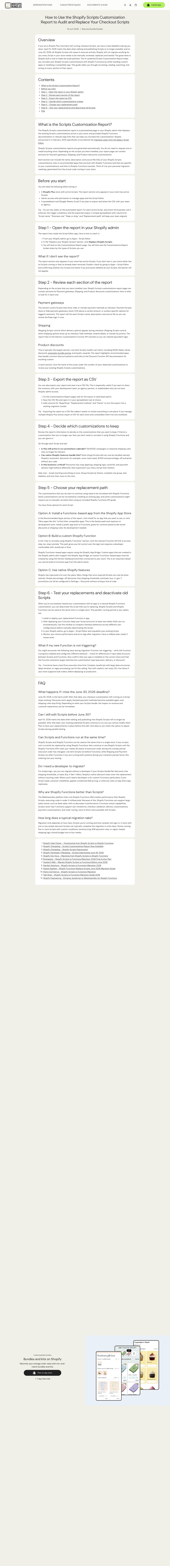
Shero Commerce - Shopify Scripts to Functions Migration (69, 871)
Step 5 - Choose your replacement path (59, 104)
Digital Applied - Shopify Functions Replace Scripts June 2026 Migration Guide (79, 868)
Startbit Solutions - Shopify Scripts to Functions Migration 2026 (72, 865)
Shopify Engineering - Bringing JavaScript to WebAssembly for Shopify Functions (80, 878)
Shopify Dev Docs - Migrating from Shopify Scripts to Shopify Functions (75, 856)
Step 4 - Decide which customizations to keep (62, 101)
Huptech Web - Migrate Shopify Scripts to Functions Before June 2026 (75, 862)
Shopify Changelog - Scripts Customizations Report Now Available (73, 846)
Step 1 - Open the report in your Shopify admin (62, 92)
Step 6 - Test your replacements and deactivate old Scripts (68, 107)
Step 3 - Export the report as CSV (56, 98)
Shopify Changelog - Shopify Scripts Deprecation (65, 849)
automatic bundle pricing (59, 353)
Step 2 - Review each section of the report (60, 95)
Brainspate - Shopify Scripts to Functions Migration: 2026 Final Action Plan (77, 859)
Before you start (48, 88)
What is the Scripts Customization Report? (60, 85)
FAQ (43, 111)
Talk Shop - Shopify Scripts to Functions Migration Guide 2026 (71, 875)
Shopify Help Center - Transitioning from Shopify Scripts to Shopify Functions (78, 843)
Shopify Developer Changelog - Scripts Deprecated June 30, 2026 (73, 852)
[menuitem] (45, 5)
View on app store (44, 1373)
